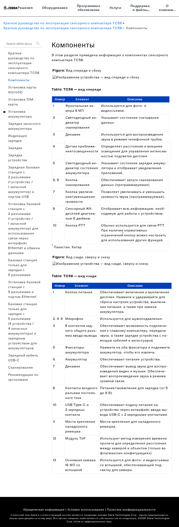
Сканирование (20, 367)
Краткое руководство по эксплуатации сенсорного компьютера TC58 (62, 23)
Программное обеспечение (88, 8)
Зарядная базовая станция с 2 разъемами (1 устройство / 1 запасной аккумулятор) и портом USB (24, 182)
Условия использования (85, 509)
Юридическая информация (44, 509)
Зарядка (15, 148)
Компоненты (19, 80)
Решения (24, 8)
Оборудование (55, 8)
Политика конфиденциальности (131, 509)
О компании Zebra (167, 8)
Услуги (115, 8)
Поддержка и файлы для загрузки (140, 8)
